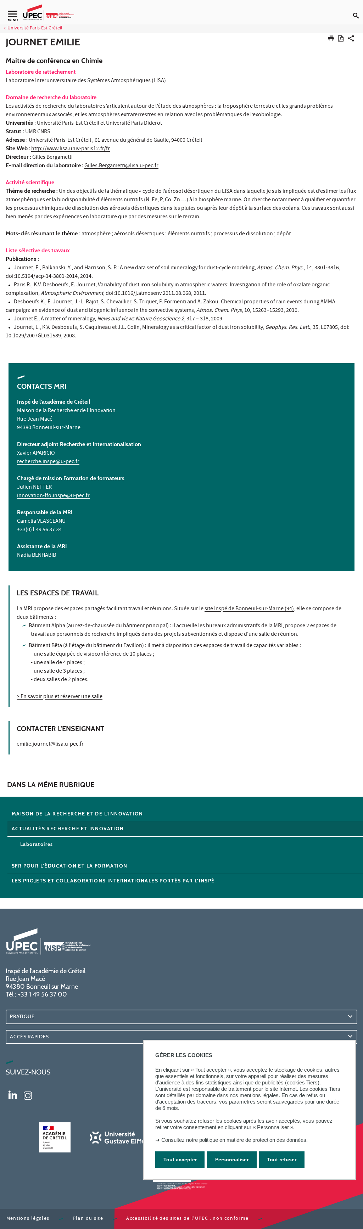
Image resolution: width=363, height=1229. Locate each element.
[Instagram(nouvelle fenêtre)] (28, 1094)
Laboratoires (36, 844)
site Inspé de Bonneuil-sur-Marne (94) (249, 609)
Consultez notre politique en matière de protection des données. (234, 1140)
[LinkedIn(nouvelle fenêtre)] (13, 1094)
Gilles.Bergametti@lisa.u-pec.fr (121, 166)
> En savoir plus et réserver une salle (59, 697)
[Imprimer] (331, 40)
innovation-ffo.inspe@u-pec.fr (53, 496)
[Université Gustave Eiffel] (118, 1137)
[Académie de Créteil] (54, 1137)
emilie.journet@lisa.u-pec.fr (50, 744)
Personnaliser (231, 1159)
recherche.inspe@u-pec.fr (48, 462)
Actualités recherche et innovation (68, 828)
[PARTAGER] (351, 40)
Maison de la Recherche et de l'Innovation (77, 813)
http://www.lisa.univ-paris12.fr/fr (70, 149)
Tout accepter (180, 1159)
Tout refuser (281, 1159)
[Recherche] (358, 10)
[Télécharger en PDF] (341, 40)
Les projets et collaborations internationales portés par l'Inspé (113, 880)
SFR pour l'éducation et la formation (69, 866)
